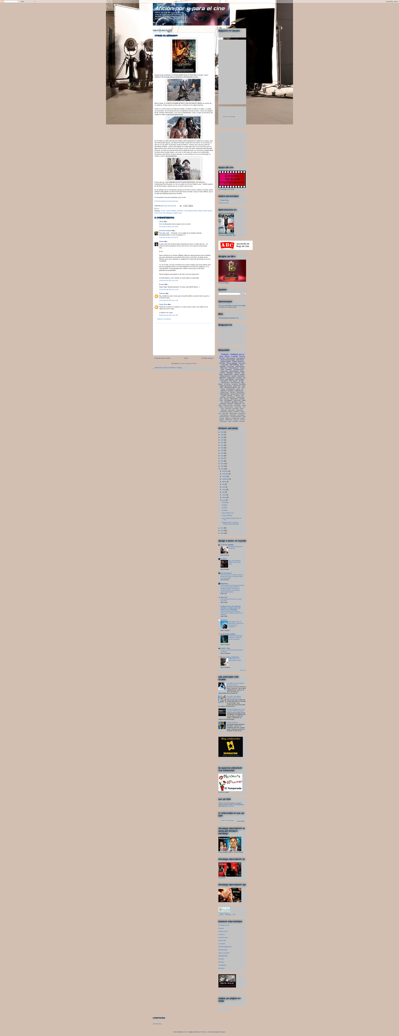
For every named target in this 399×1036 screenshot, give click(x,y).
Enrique (161, 284)
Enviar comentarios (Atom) (188, 363)
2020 (222, 448)
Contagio (224, 505)
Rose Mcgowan (167, 213)
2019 (222, 450)
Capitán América (239, 390)
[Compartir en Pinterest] (192, 206)
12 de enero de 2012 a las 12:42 (169, 289)
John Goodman (239, 379)
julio (223, 484)
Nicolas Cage (223, 421)
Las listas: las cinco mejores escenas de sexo (235, 684)
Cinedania (224, 620)
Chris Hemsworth (235, 382)
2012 (222, 469)
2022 (222, 442)
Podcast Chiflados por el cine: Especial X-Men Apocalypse (236, 710)
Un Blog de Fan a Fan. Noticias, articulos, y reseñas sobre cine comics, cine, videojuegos (231, 608)
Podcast (225, 354)
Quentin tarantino (226, 361)
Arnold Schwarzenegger (228, 360)
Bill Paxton (223, 377)
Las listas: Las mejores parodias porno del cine (234, 697)
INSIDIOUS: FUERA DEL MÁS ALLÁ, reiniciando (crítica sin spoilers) (236, 637)
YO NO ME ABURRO (227, 545)
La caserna (221, 943)
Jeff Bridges (229, 373)
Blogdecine (224, 583)
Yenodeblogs (222, 965)
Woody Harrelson (225, 376)
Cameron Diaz (238, 406)
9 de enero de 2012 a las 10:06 (168, 226)
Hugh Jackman (239, 366)
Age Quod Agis (222, 950)
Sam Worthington (230, 389)
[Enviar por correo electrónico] (184, 206)
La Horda (224, 507)
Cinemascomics (223, 937)
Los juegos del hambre (235, 416)
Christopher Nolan (238, 369)
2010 (222, 530)
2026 (222, 432)
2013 (222, 466)
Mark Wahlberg (234, 364)
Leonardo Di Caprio (224, 416)
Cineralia (221, 928)
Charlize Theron (224, 392)
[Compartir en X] (188, 206)
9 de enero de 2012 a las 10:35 (168, 237)
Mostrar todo (243, 670)
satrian (161, 221)
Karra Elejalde (240, 415)
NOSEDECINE (222, 956)
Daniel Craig (228, 408)
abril (223, 492)
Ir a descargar (240, 821)
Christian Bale (231, 377)
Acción (163, 211)
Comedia (234, 356)
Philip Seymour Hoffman (230, 387)
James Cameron (233, 413)
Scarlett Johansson (238, 361)
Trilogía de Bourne (232, 722)
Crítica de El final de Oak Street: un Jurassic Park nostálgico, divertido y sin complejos (232, 613)
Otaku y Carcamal (223, 953)
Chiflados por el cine (231, 355)
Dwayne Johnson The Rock (238, 394)
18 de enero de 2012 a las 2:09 (168, 315)
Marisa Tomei (237, 400)
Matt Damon (240, 360)
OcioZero (221, 962)
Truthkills (224, 559)
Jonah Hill (237, 373)
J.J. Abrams (237, 395)
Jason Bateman (229, 379)
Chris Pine (232, 392)
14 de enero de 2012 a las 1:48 (168, 300)
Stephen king (237, 403)
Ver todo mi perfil (223, 203)
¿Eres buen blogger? (223, 913)
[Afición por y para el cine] (227, 987)
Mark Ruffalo (242, 384)
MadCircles (203, 1032)
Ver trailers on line (223, 925)
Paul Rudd (235, 421)
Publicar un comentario (164, 319)
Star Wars (222, 363)
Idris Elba (229, 395)
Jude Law (226, 398)
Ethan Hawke (231, 410)
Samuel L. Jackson (239, 374)
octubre (224, 476)
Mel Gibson (227, 402)
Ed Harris (239, 377)
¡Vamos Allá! (222, 940)
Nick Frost (242, 419)
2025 (222, 434)
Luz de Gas (230, 806)
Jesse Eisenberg (224, 415)
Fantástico (180, 211)
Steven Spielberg (232, 363)
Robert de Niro (228, 374)
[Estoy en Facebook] (233, 35)
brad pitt (234, 376)
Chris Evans (230, 366)
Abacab (161, 241)
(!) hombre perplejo (165, 230)
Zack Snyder (237, 405)
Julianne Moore (234, 398)
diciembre (225, 471)
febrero (224, 497)
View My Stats (157, 1024)
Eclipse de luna (223, 931)
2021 (222, 445)
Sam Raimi (230, 403)
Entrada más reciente (162, 358)
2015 (222, 461)
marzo (224, 495)
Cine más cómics (226, 573)
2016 (222, 458)
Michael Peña (236, 418)
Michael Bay (235, 402)
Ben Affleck (230, 390)
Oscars (229, 421)
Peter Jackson (233, 381)
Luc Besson (235, 384)
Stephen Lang (177, 213)
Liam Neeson (241, 358)
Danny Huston (240, 392)
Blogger (223, 1032)
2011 (222, 528)
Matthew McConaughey (226, 385)
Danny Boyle (236, 408)
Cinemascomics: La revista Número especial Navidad (230, 523)
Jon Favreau (227, 384)
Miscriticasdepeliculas (225, 946)
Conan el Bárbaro (171, 211)
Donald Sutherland (224, 394)
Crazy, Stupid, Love (228, 513)
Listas (221, 400)
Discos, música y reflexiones (230, 657)
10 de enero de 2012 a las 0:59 (168, 280)
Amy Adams (241, 376)
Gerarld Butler (239, 410)
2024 (222, 437)
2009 (222, 533)
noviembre (225, 474)
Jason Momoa (188, 211)
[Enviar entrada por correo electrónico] (180, 206)
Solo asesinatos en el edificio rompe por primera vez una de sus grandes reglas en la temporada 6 (232, 576)
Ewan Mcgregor (234, 371)
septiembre (225, 479)
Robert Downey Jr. (234, 368)
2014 (222, 463)
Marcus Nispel (198, 211)
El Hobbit (224, 395)
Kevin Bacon (224, 381)
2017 (222, 456)
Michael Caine (236, 385)
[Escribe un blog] (186, 206)
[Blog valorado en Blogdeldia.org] (224, 909)
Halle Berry (236, 411)
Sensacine (221, 934)
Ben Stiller (241, 381)
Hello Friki (224, 597)
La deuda (224, 510)
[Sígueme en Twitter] (231, 35)
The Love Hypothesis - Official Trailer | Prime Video (235, 562)
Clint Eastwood (230, 358)
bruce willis (225, 364)
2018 (222, 453)
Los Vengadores (228, 400)
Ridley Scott (223, 368)
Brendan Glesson (229, 406)
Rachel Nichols (207, 211)
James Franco (242, 413)
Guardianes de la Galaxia (226, 411)
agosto (224, 481)
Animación (229, 369)
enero (224, 500)
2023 (222, 440)
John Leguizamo (231, 397)
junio (223, 487)
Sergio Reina (167, 206)
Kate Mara (241, 398)
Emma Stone (224, 371)
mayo (224, 489)
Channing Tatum (225, 382)
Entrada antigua (207, 358)
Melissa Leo (228, 418)
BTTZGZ (221, 959)
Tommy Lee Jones (227, 405)
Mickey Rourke (228, 419)
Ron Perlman (158, 213)
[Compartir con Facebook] (190, 206)
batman (238, 389)
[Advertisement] (184, 339)
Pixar (239, 387)
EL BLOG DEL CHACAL (228, 634)
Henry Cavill (225, 413)
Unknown (162, 293)
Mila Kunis (236, 419)
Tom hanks (241, 421)
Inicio (186, 358)
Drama (227, 356)
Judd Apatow (233, 415)
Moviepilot (221, 968)
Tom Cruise (241, 363)
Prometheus (225, 502)
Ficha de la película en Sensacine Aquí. (166, 201)
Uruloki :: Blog (225, 648)
